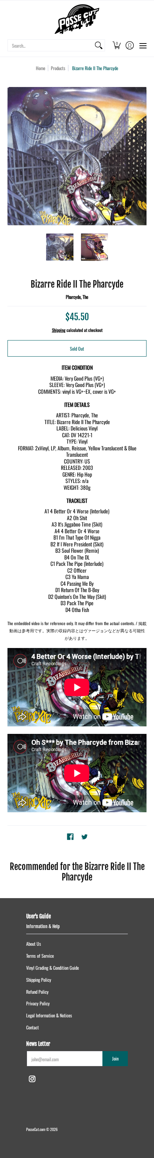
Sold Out (77, 348)
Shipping (58, 330)
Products (58, 68)
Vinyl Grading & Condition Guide (52, 967)
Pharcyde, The (77, 296)
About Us (33, 943)
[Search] (99, 45)
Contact (32, 1027)
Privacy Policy (38, 1003)
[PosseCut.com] (77, 19)
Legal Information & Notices (49, 1015)
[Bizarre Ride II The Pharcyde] (59, 247)
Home (40, 68)
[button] (116, 45)
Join (115, 1058)
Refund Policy (37, 991)
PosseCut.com (35, 1129)
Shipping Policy (38, 979)
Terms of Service (40, 955)
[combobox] (50, 45)
